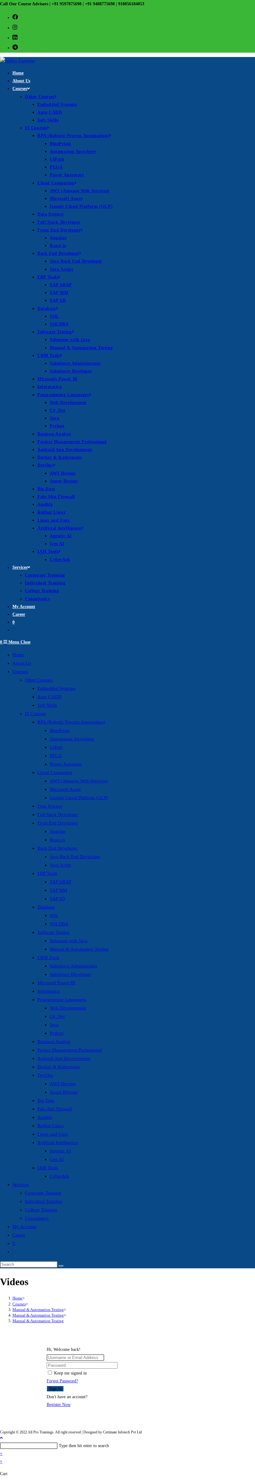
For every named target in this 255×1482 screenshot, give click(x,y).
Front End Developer (57, 822)
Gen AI (57, 1159)
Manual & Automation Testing (79, 949)
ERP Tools (47, 873)
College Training (41, 1209)
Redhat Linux (50, 1125)
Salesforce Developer (70, 974)
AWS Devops (63, 1083)
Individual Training (43, 1201)
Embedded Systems (56, 688)
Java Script (60, 864)
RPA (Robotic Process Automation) (71, 722)
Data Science (50, 806)
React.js (57, 839)
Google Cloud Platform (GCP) (79, 797)
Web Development (68, 1007)
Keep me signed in (70, 1373)
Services (20, 1184)
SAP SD (57, 898)
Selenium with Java (68, 940)
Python (56, 1033)
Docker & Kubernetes (58, 1066)
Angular (58, 831)
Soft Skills (47, 705)
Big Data (45, 1100)
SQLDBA (59, 923)
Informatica (48, 991)
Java (54, 1024)
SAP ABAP (60, 881)
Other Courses (39, 679)
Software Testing (53, 932)
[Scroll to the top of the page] (1, 1438)
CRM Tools (48, 957)
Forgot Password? (62, 1381)
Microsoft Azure (65, 789)
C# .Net (57, 1016)
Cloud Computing (54, 772)
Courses (20, 671)
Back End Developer (57, 848)
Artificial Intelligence (57, 1142)
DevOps (45, 1075)
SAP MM (58, 890)
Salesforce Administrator (73, 965)
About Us (21, 663)
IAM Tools (47, 1167)
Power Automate (66, 764)
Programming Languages (61, 999)
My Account (24, 1226)
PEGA (56, 755)
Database (46, 907)
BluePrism (60, 730)
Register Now (59, 1404)
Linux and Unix (52, 1134)
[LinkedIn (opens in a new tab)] (14, 37)
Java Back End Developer (75, 856)
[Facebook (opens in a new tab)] (15, 17)
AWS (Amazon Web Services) (79, 780)
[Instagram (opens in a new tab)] (14, 27)
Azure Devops (64, 1092)
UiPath (56, 747)
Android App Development (63, 1058)
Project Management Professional (69, 1049)
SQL (54, 915)
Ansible (44, 1117)
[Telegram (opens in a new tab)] (15, 47)
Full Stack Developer (57, 814)
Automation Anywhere (72, 738)
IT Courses (35, 713)
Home (18, 654)
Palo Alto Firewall (54, 1108)
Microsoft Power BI (56, 982)
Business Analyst (53, 1041)
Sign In (55, 1388)
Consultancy (37, 1218)
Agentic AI (60, 1150)
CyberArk (59, 1176)
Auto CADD (49, 696)
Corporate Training (43, 1192)
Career (18, 1235)
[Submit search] (61, 1265)
